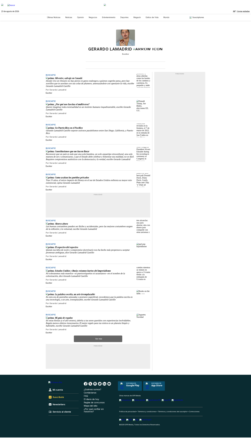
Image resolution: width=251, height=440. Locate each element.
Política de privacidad (127, 412)
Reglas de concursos (94, 402)
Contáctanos (90, 392)
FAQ (86, 396)
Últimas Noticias (53, 17)
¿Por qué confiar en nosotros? (94, 410)
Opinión (80, 17)
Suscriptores (198, 17)
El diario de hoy (91, 399)
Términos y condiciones (147, 412)
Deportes (124, 17)
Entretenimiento (108, 17)
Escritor (125, 54)
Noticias (68, 17)
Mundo (166, 17)
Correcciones (194, 412)
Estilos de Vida (152, 17)
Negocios (93, 17)
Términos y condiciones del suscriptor (172, 412)
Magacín (137, 17)
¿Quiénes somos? (92, 389)
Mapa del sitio (90, 406)
